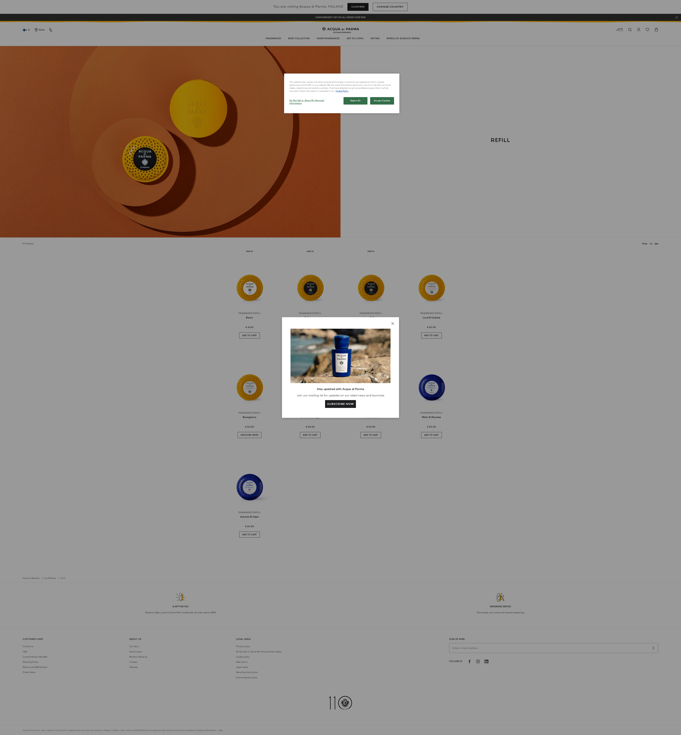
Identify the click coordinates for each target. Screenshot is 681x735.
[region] (341, 93)
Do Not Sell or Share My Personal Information (306, 102)
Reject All (355, 100)
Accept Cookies (382, 100)
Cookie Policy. (342, 91)
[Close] (393, 323)
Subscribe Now (340, 404)
